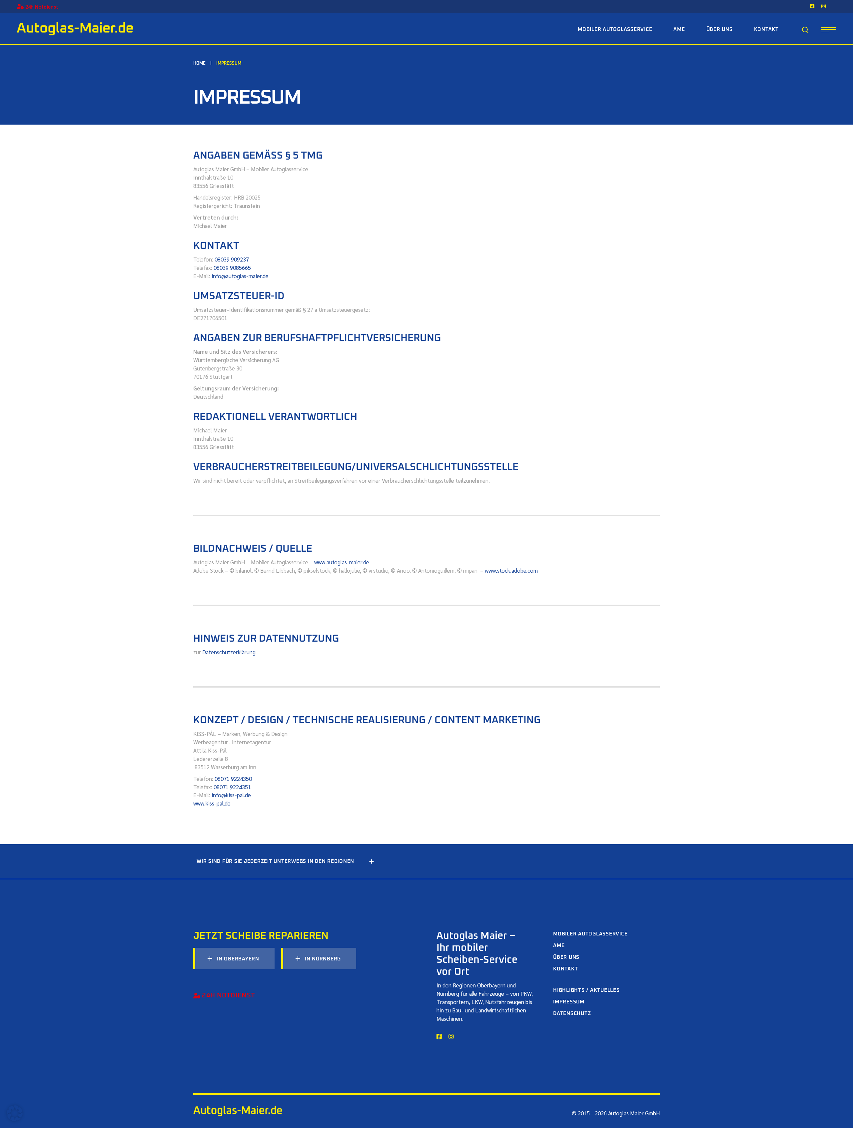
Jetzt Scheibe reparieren (261, 936)
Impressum (568, 1001)
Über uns (566, 957)
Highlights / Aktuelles (586, 990)
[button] (14, 1113)
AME (558, 945)
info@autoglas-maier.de (240, 276)
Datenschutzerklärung (229, 652)
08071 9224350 (233, 778)
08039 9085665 (232, 267)
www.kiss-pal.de (212, 803)
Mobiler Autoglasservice (590, 933)
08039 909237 (232, 259)
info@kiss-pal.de (232, 795)
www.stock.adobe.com (511, 570)
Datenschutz (572, 1013)
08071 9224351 (232, 787)
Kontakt (565, 968)
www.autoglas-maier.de (341, 562)
